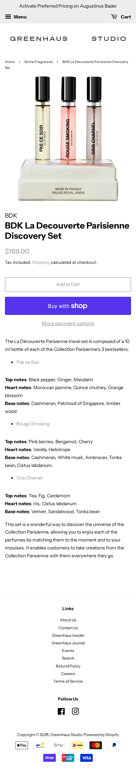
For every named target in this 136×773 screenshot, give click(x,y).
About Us (68, 619)
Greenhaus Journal (68, 642)
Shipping (41, 262)
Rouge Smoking (33, 424)
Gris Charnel (29, 478)
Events (68, 650)
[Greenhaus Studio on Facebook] (61, 712)
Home (10, 62)
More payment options (68, 323)
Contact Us (68, 627)
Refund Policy (68, 666)
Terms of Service (68, 681)
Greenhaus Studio (66, 734)
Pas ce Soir (28, 362)
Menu (20, 17)
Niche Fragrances (38, 62)
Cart (125, 17)
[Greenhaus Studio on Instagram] (75, 712)
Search (68, 658)
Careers (68, 673)
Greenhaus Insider (68, 635)
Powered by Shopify (101, 734)
